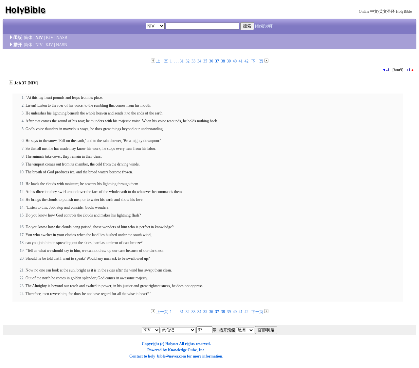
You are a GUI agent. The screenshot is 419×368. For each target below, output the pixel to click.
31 (182, 61)
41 (241, 61)
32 (188, 61)
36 (211, 61)
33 (193, 61)
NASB (61, 37)
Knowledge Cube (182, 350)
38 (223, 61)
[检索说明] (264, 26)
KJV (49, 37)
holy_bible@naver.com (167, 356)
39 (229, 61)
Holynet (171, 344)
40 (235, 61)
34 (199, 61)
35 (205, 61)
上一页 (162, 61)
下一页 (257, 61)
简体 (28, 37)
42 (246, 61)
